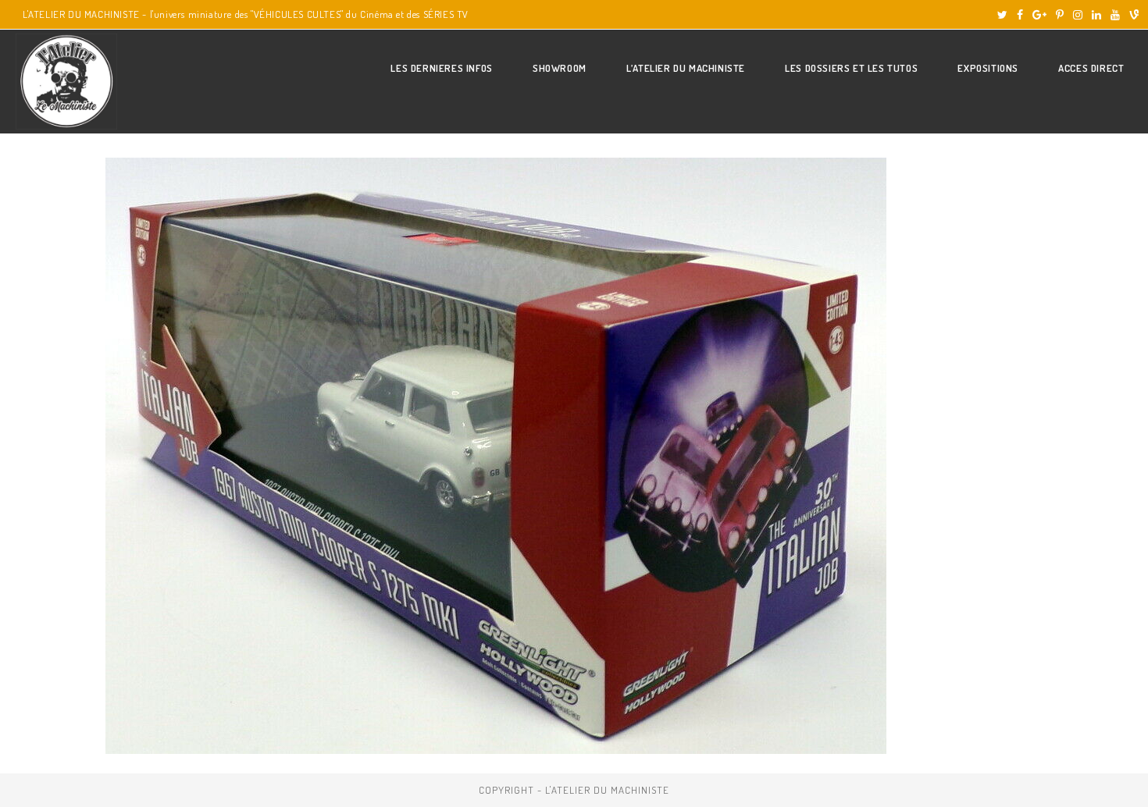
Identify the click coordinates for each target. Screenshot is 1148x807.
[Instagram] (1077, 15)
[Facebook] (1020, 15)
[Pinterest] (1059, 15)
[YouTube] (1115, 15)
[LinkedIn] (1096, 15)
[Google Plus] (1039, 15)
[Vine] (1132, 15)
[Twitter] (1002, 15)
